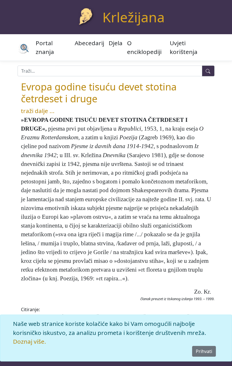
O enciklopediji (144, 47)
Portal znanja (45, 47)
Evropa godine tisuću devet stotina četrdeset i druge (99, 92)
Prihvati (204, 351)
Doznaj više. (29, 341)
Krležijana (133, 17)
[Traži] (208, 71)
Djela (116, 43)
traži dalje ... (38, 111)
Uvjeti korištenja (183, 47)
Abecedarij (89, 43)
